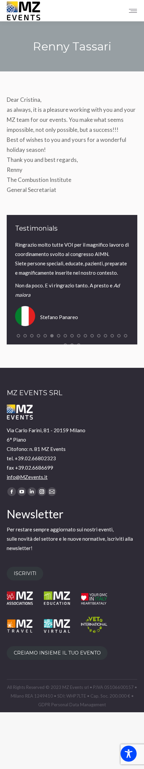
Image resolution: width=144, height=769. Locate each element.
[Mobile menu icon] (133, 11)
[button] (18, 335)
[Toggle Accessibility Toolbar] (128, 753)
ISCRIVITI (25, 574)
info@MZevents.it (27, 477)
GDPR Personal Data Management (72, 704)
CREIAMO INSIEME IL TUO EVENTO (57, 653)
